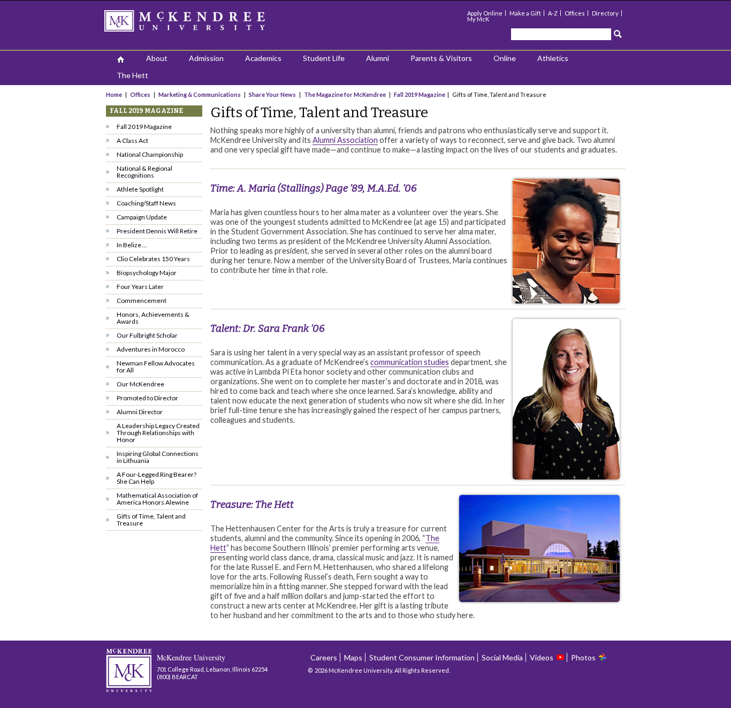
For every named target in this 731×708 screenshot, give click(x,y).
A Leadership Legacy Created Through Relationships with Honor (158, 432)
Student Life (324, 58)
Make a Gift (525, 13)
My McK (478, 19)
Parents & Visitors (441, 58)
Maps (353, 657)
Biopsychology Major (147, 272)
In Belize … (132, 244)
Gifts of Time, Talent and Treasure (151, 520)
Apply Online (484, 13)
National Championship (150, 154)
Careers (323, 657)
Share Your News (272, 94)
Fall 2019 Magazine (419, 94)
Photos (583, 657)
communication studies (409, 362)
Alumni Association (345, 139)
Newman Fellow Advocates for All (156, 367)
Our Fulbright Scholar (147, 335)
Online (504, 58)
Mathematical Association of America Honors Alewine (157, 499)
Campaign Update (142, 217)
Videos (541, 657)
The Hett (132, 75)
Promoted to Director (147, 397)
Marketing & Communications (199, 94)
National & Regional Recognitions (144, 172)
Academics (263, 58)
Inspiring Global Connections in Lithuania (158, 457)
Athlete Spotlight (140, 189)
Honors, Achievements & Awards (153, 318)
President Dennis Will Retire (157, 230)
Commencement (141, 300)
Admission (206, 58)
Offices (575, 13)
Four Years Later (140, 286)
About (156, 58)
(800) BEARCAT (177, 676)
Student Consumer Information (422, 657)
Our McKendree (140, 383)
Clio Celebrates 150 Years (153, 258)
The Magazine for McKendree (345, 94)
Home (114, 94)
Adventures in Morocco (151, 349)
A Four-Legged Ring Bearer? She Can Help (156, 478)
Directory (605, 13)
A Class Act (132, 140)
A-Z (553, 13)
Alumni (377, 58)
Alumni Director (140, 411)
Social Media (502, 657)
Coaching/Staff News (146, 203)
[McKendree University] (198, 24)
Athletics (552, 58)
